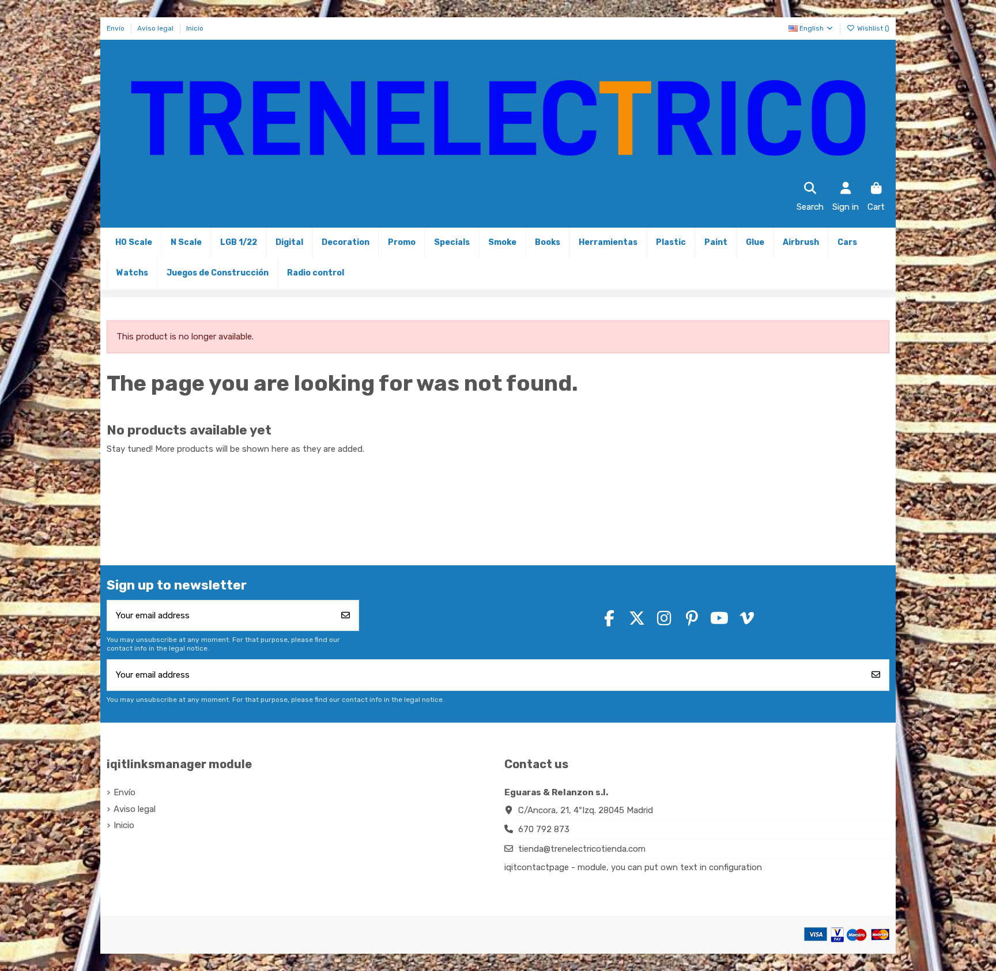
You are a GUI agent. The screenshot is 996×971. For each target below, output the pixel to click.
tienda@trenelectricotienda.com (582, 849)
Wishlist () (872, 28)
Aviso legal (156, 28)
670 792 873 (543, 829)
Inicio (194, 28)
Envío (116, 28)
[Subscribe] (346, 615)
